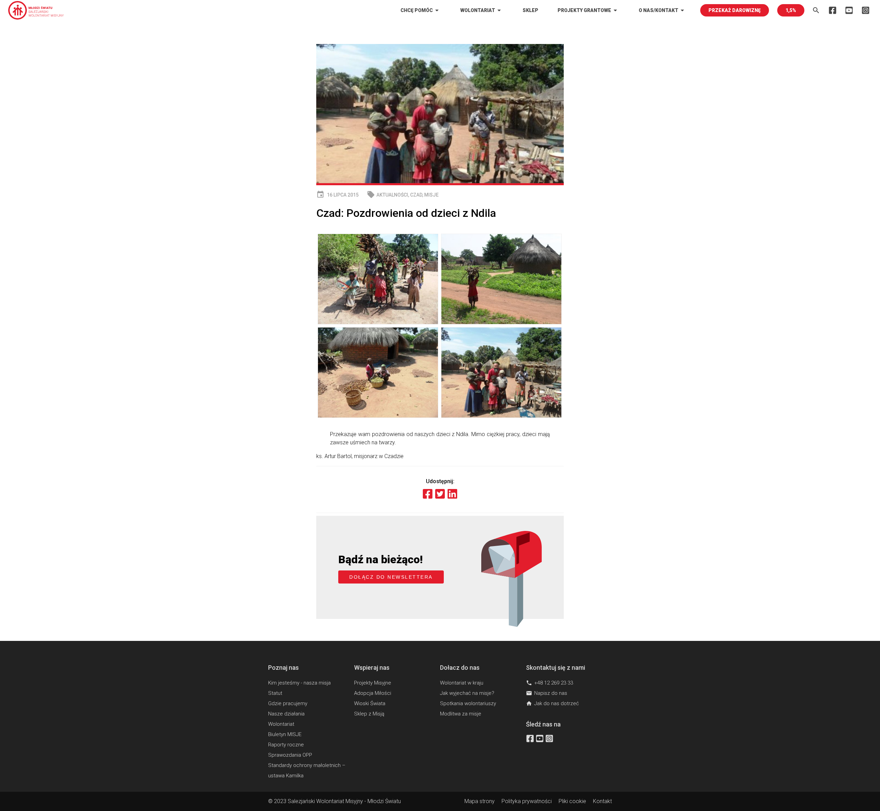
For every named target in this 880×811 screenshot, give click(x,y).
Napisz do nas (546, 693)
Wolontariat (481, 10)
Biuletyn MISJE (284, 734)
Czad (416, 195)
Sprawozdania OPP (290, 755)
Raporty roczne (286, 745)
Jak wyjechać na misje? (467, 693)
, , (403, 195)
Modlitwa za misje (460, 714)
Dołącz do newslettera (391, 577)
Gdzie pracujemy (287, 703)
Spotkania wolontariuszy (468, 703)
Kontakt (602, 801)
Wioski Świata (369, 703)
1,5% (790, 10)
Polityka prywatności (527, 801)
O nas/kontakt (662, 10)
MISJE (431, 195)
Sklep (530, 10)
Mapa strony (479, 801)
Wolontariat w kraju (461, 683)
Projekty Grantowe (588, 10)
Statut (275, 693)
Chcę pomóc (420, 10)
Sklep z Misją (369, 714)
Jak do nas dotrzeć (552, 703)
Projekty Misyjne (372, 683)
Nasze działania (286, 714)
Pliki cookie (572, 801)
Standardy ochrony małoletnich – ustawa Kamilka (306, 770)
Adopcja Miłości (372, 693)
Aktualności (392, 195)
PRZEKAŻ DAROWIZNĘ (734, 10)
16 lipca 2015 (337, 195)
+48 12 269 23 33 (549, 683)
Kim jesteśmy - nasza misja (299, 683)
